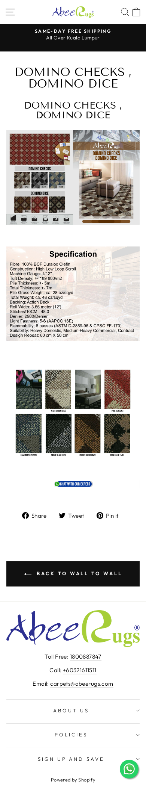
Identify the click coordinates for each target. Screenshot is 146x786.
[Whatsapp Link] (73, 486)
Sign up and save (71, 759)
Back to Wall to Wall (78, 573)
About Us (71, 710)
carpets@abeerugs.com (81, 683)
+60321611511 (80, 670)
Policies (71, 735)
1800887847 (85, 656)
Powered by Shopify (73, 780)
